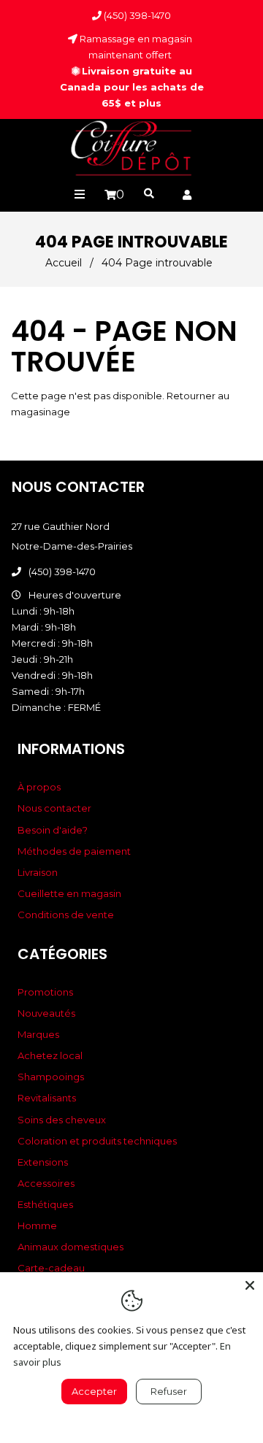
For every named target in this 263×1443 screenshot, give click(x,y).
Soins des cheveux (62, 1119)
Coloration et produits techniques (97, 1141)
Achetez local (50, 1055)
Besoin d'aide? (53, 830)
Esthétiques (45, 1204)
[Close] (250, 1285)
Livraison (38, 872)
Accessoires (46, 1183)
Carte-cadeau (51, 1268)
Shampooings (51, 1076)
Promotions (45, 992)
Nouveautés (46, 1013)
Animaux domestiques (70, 1246)
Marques (38, 1034)
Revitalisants (47, 1098)
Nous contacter (54, 808)
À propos (39, 787)
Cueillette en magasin (69, 893)
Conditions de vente (66, 914)
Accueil (63, 262)
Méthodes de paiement (74, 851)
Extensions (43, 1162)
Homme (37, 1225)
